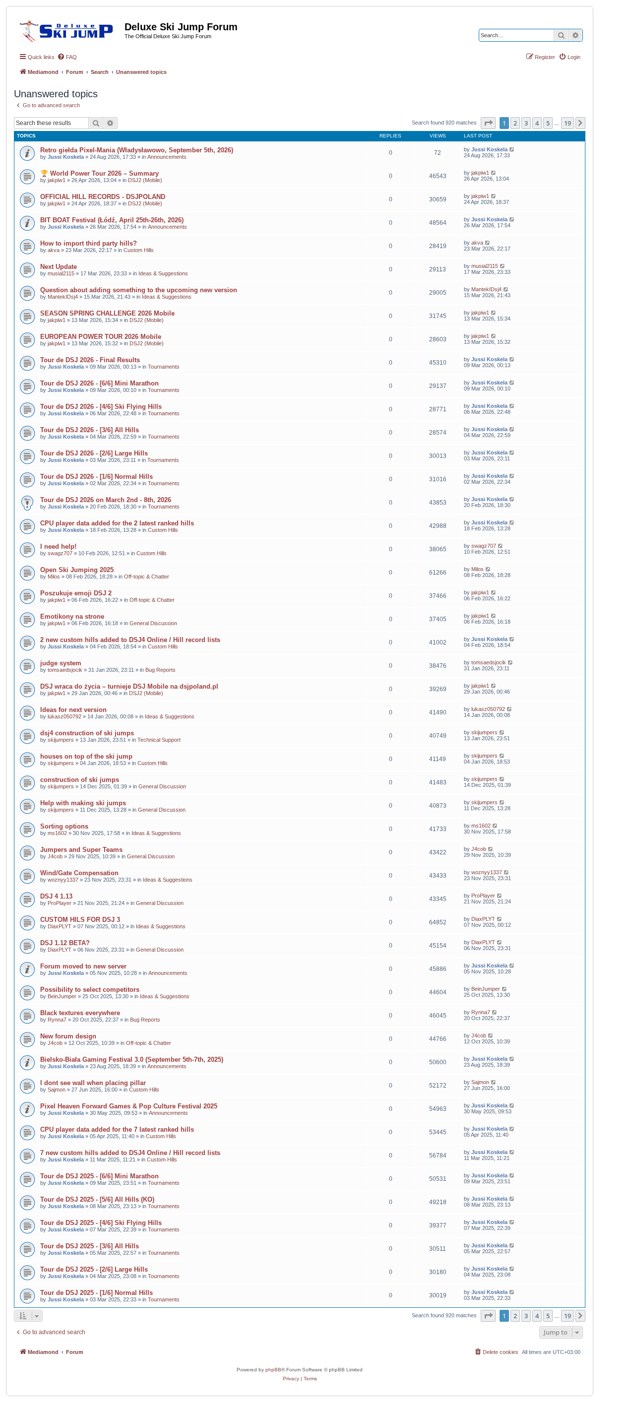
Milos (54, 576)
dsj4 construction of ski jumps (87, 733)
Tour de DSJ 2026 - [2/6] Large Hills (94, 453)
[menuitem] (67, 57)
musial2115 (61, 273)
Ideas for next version (73, 709)
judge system (60, 663)
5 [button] (548, 123)
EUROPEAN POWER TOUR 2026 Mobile (100, 336)
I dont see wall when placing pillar (93, 1083)
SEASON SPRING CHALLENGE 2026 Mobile (107, 313)
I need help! (58, 546)
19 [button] (567, 123)
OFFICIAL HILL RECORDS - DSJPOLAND (102, 196)
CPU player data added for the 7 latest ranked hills (117, 1129)
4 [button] (537, 123)
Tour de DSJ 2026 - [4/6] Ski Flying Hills (101, 406)
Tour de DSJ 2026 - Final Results (90, 360)
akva (54, 250)
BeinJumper (62, 996)
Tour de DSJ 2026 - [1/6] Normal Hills (96, 476)
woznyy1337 (63, 880)
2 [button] (515, 123)
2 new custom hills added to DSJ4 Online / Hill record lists (130, 640)
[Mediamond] (69, 29)
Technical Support (159, 740)
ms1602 (57, 833)
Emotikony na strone (72, 616)
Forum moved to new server (83, 966)
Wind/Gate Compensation (79, 873)
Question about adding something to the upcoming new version (138, 290)
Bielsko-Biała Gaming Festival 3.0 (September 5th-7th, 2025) (131, 1059)
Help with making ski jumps (83, 803)
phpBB (273, 1369)
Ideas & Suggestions (163, 273)
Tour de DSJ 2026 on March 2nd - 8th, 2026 (105, 500)
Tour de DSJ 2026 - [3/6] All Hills (89, 430)
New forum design (68, 1036)
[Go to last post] (512, 149)
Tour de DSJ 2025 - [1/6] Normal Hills (96, 1292)
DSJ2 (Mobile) (145, 180)
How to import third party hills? (88, 243)
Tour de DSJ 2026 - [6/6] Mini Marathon (99, 383)
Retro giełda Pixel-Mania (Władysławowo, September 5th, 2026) (136, 150)
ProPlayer (59, 903)
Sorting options (64, 826)
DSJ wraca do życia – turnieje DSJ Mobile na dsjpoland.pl (129, 686)
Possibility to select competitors (89, 989)
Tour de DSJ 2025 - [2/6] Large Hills (94, 1269)
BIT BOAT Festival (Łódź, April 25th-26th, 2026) (112, 220)
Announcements (167, 157)
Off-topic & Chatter (146, 576)
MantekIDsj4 (63, 297)
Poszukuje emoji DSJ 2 (76, 593)
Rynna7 (57, 1020)
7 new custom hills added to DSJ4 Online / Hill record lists (130, 1153)
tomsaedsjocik (65, 670)
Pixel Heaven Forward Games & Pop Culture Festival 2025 (128, 1106)
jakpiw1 (56, 180)
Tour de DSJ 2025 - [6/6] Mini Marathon (99, 1176)
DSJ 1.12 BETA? (65, 943)
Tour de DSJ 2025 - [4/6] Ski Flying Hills (101, 1222)
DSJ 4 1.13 (56, 896)
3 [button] (526, 123)
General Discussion (153, 623)
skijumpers (61, 740)
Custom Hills (139, 250)
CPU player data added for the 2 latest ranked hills (117, 523)
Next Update (58, 266)
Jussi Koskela (66, 157)
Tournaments (164, 367)
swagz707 (60, 553)
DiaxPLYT (59, 926)
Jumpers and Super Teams (81, 849)
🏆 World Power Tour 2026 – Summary (99, 173)
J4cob (55, 856)
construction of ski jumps (79, 779)
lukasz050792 (64, 716)
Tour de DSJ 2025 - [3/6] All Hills (89, 1246)
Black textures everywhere (80, 1013)
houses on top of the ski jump (86, 756)
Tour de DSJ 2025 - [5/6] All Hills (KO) (97, 1199)
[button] (488, 123)
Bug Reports (160, 670)
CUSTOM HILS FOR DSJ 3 (80, 919)
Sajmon (56, 1090)
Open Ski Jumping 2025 (77, 570)
